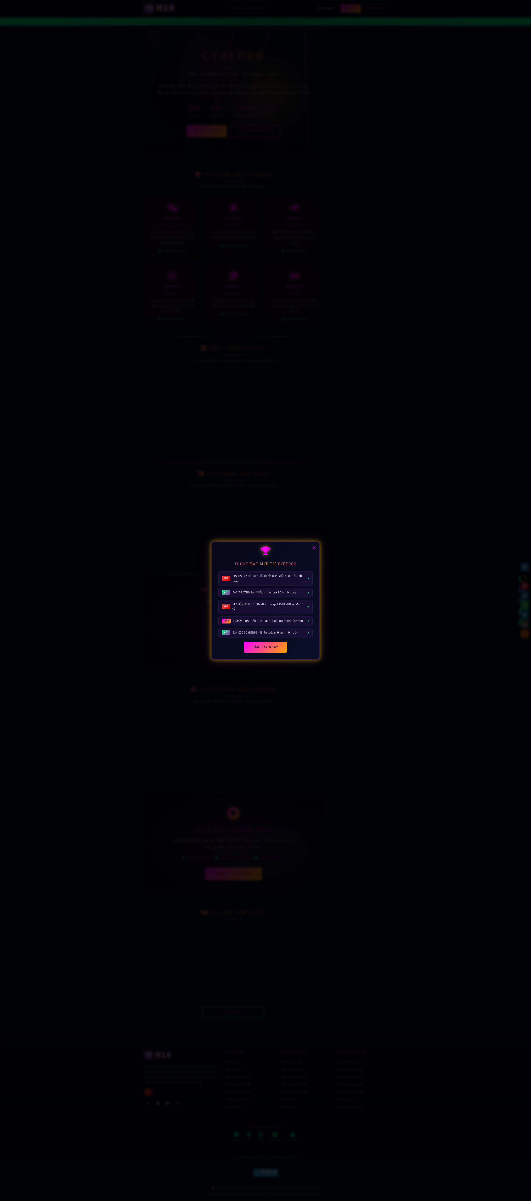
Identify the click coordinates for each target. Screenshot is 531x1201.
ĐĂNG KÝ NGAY (265, 646)
